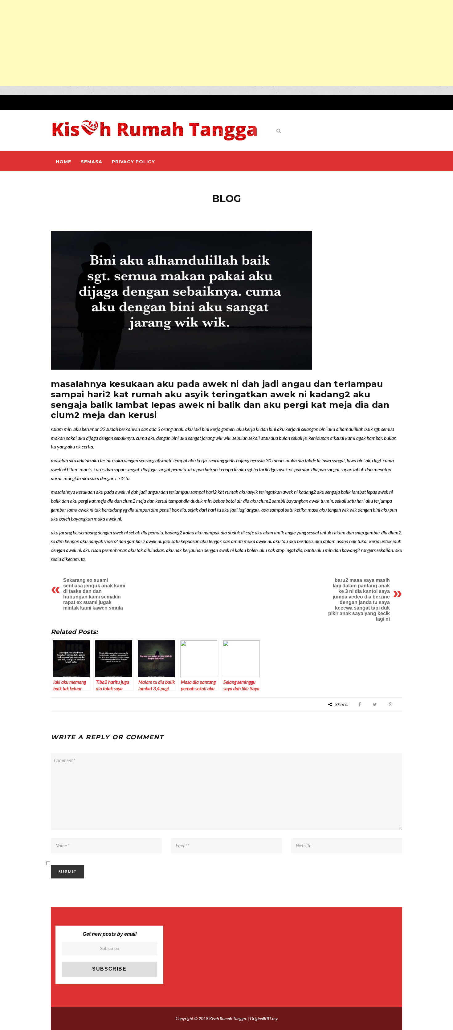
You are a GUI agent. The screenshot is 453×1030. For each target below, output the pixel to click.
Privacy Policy (133, 161)
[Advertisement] (185, 43)
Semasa (91, 161)
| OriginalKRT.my (263, 1018)
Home (63, 161)
